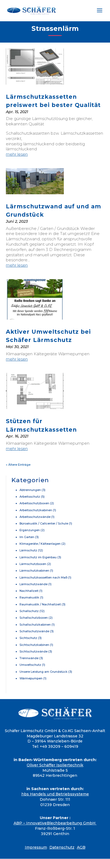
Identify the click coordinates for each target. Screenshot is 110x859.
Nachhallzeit (28, 591)
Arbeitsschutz (29, 496)
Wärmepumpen (30, 678)
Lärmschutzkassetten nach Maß (43, 577)
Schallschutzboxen (33, 618)
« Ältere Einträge (18, 464)
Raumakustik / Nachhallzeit (40, 604)
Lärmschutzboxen (32, 564)
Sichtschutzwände (33, 651)
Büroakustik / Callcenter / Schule (43, 523)
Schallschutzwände (34, 631)
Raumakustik (29, 597)
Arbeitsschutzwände (34, 517)
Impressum (36, 847)
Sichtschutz (28, 638)
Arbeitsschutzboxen (34, 503)
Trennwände (28, 658)
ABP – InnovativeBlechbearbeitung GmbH (55, 823)
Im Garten (26, 537)
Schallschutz (29, 611)
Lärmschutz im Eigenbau (38, 557)
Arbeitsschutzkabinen (35, 510)
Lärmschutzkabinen (34, 570)
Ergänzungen (29, 530)
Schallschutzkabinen (35, 624)
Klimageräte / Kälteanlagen (40, 544)
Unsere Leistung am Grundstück (43, 672)
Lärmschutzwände (33, 584)
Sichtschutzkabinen (34, 645)
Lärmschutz (28, 550)
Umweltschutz (30, 665)
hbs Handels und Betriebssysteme (55, 794)
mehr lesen (17, 154)
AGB (81, 847)
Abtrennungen (30, 490)
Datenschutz (61, 847)
